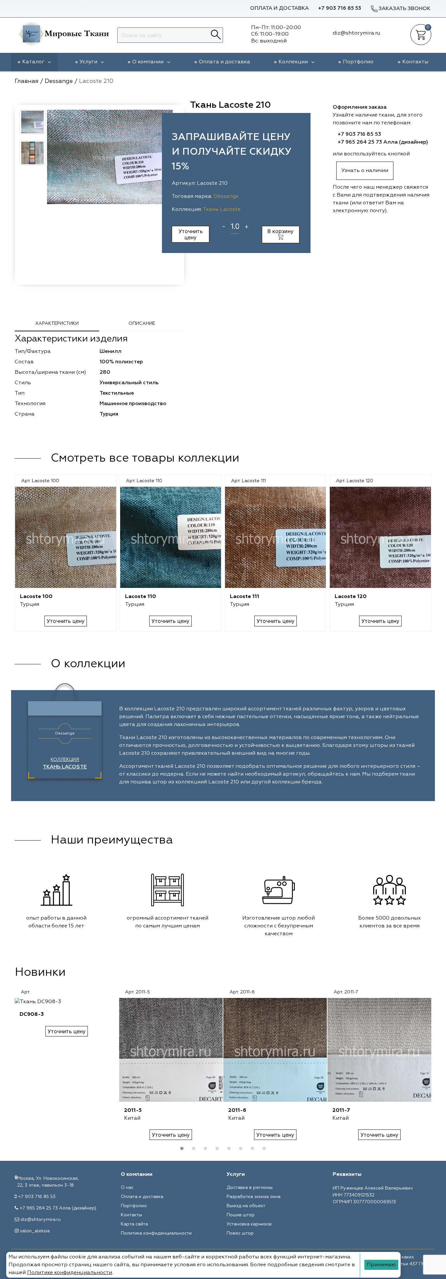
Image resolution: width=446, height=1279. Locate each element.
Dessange (226, 196)
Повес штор (240, 1233)
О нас (127, 1187)
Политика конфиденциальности (156, 1233)
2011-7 (341, 1110)
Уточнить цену (191, 234)
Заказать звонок (404, 8)
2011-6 (237, 1110)
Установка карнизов (249, 1224)
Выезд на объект (246, 1206)
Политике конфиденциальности (69, 1272)
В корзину (280, 231)
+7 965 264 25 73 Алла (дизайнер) (383, 142)
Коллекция (65, 763)
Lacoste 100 (36, 596)
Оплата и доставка (279, 8)
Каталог (33, 62)
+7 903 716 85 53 (339, 8)
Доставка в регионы (250, 1187)
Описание (142, 323)
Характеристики (57, 323)
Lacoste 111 (244, 596)
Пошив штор (241, 1215)
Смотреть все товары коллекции (145, 458)
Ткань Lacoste (222, 209)
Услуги (88, 62)
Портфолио (358, 62)
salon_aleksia (35, 1231)
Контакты (415, 62)
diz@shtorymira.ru (41, 1219)
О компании (148, 62)
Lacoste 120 (351, 596)
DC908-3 (32, 1014)
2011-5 (133, 1110)
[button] (182, 1148)
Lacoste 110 (140, 596)
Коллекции (293, 62)
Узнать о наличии (365, 170)
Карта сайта (134, 1224)
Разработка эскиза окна (253, 1196)
